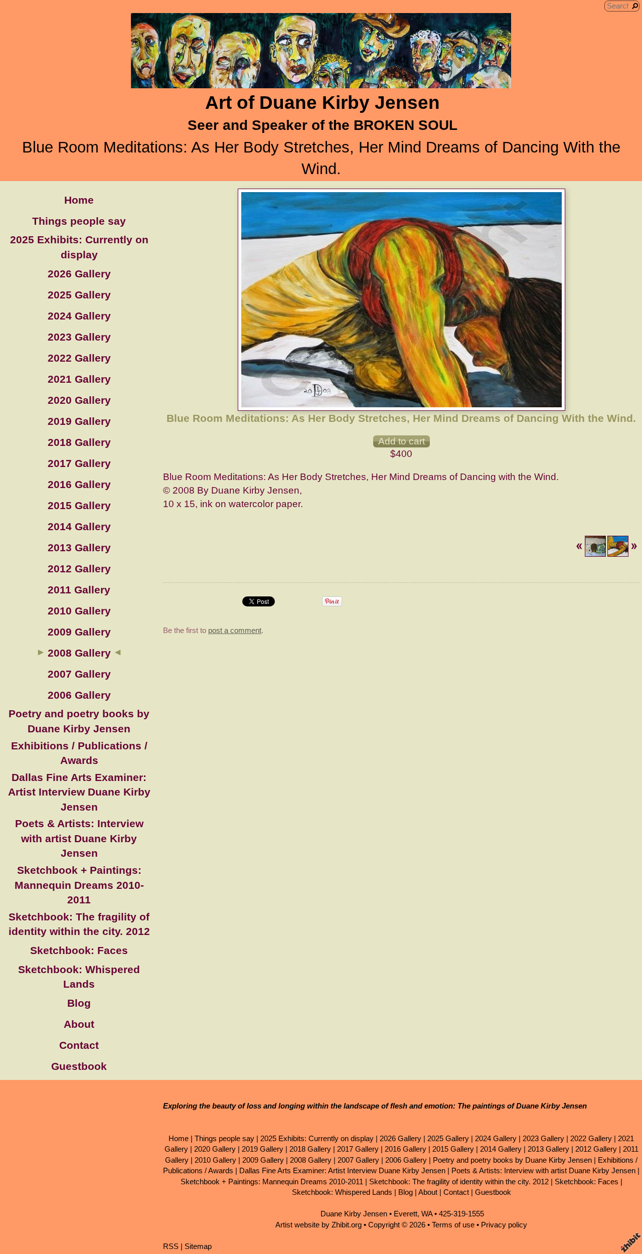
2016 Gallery (79, 484)
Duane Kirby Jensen (353, 1213)
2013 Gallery (79, 547)
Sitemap (198, 1246)
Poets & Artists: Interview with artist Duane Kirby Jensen (79, 838)
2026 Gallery (79, 273)
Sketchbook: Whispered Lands (342, 1192)
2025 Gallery (79, 294)
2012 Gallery (79, 568)
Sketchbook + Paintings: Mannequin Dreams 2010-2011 (79, 884)
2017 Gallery (79, 463)
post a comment (234, 630)
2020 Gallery (79, 400)
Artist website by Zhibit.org (318, 1224)
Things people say (79, 221)
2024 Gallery (79, 316)
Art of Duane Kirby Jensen (322, 102)
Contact (79, 1045)
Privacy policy (504, 1224)
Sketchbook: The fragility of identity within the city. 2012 (459, 1181)
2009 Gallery (79, 632)
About (79, 1024)
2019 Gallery (79, 421)
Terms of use (453, 1224)
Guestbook (79, 1066)
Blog (79, 1003)
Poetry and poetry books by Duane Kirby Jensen (512, 1160)
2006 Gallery (79, 695)
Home (79, 200)
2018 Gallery (79, 442)
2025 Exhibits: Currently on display (317, 1138)
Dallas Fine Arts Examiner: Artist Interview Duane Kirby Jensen (79, 792)
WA (426, 1213)
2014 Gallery (79, 526)
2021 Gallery (79, 379)
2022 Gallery (79, 358)
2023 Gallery (79, 337)
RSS (171, 1246)
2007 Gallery (79, 674)
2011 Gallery (79, 589)
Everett (405, 1213)
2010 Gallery (79, 610)
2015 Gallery (79, 505)
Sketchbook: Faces (79, 950)
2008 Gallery (79, 653)
